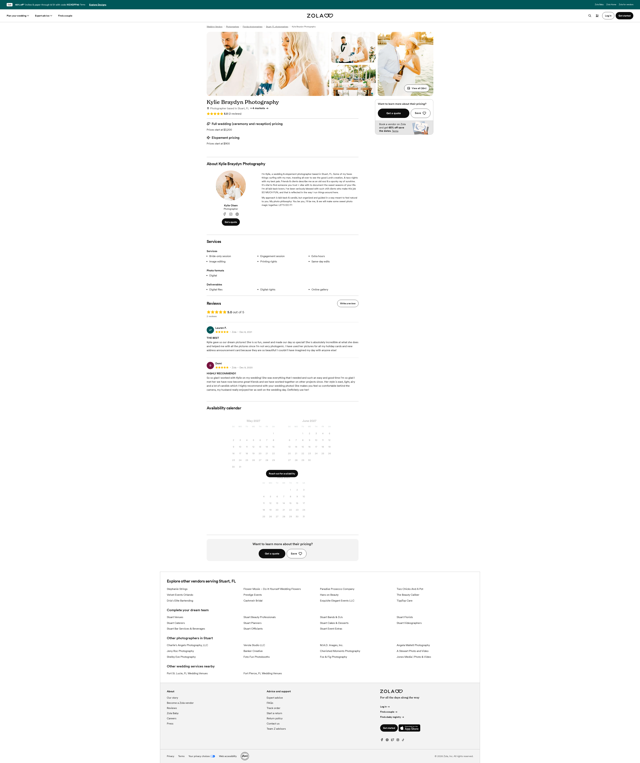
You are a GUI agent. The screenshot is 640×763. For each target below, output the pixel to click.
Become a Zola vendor (180, 702)
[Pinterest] (387, 740)
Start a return (274, 713)
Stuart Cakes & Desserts (334, 623)
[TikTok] (403, 740)
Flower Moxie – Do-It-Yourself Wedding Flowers (272, 589)
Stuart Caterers (176, 623)
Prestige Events (253, 594)
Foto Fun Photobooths (257, 656)
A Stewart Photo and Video (412, 651)
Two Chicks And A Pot (410, 589)
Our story (172, 697)
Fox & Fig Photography (333, 656)
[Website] (237, 214)
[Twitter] (392, 740)
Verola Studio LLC (254, 645)
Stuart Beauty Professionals (260, 617)
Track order (273, 708)
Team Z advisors (276, 728)
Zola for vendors (626, 4)
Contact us (273, 723)
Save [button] (294, 553)
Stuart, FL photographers (277, 27)
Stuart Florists (405, 617)
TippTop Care (404, 600)
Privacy (170, 756)
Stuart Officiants (253, 628)
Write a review (348, 303)
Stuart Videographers (409, 623)
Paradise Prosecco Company (337, 589)
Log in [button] (608, 15)
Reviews (172, 708)
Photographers (232, 27)
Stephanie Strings (177, 589)
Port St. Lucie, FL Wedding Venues (187, 673)
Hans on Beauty (329, 594)
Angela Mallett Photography (413, 645)
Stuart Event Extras (331, 628)
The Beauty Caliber (408, 594)
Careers (171, 718)
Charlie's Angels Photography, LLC (187, 645)
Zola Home (611, 4)
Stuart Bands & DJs (331, 617)
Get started (389, 728)
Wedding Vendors (214, 27)
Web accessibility (228, 756)
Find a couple (65, 15)
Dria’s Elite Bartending (180, 600)
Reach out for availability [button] (282, 473)
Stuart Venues (175, 617)
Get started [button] (624, 15)
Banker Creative (253, 651)
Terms (82, 5)
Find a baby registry (390, 717)
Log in (383, 706)
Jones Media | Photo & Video (414, 656)
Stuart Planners (253, 623)
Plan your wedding (16, 15)
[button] (416, 88)
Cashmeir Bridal (253, 600)
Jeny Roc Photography (180, 651)
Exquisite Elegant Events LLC (337, 600)
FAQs (270, 702)
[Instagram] (231, 214)
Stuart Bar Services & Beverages (186, 628)
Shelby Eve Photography (181, 656)
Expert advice (42, 15)
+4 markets (257, 108)
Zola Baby (599, 4)
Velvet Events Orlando (180, 594)
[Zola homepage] (320, 16)
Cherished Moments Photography (340, 651)
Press (170, 723)
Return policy (274, 718)
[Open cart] (597, 15)
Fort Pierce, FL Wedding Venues (263, 673)
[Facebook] (224, 214)
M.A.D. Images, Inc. (331, 645)
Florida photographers (252, 27)
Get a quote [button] (231, 222)
